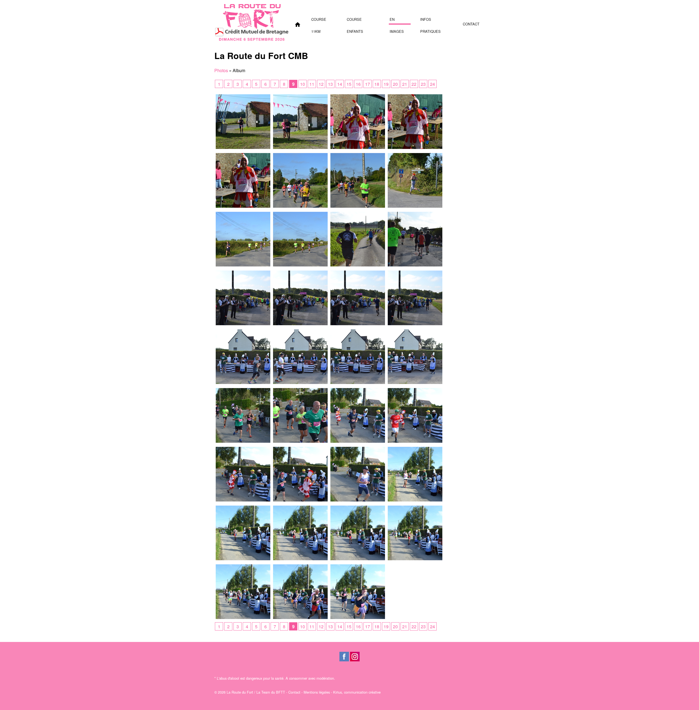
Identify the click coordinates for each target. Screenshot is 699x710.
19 (386, 84)
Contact (471, 24)
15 (348, 84)
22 (413, 84)
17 (367, 84)
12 (321, 84)
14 (339, 84)
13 (330, 84)
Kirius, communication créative (357, 692)
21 (404, 84)
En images (397, 21)
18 (376, 84)
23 (423, 84)
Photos (221, 70)
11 (311, 84)
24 (432, 84)
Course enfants (355, 21)
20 (395, 84)
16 (358, 84)
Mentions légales (317, 692)
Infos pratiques (430, 21)
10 (302, 84)
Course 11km (318, 21)
